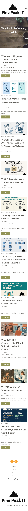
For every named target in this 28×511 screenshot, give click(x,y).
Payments (13, 212)
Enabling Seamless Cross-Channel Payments (13, 217)
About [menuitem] (14, 469)
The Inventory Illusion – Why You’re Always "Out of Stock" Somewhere (13, 259)
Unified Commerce (6, 95)
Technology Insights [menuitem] (14, 479)
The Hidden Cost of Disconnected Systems (11, 389)
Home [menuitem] (14, 466)
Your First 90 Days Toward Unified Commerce (13, 100)
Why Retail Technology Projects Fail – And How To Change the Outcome (12, 142)
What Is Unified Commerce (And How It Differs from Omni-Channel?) (12, 344)
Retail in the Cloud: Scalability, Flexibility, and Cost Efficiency (13, 429)
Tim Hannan (4, 65)
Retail (2, 136)
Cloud (6, 423)
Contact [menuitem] (14, 472)
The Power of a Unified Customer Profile (11, 302)
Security (3, 53)
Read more (6, 76)
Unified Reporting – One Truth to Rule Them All (12, 181)
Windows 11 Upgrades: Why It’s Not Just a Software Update (12, 59)
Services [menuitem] (14, 475)
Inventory (13, 253)
